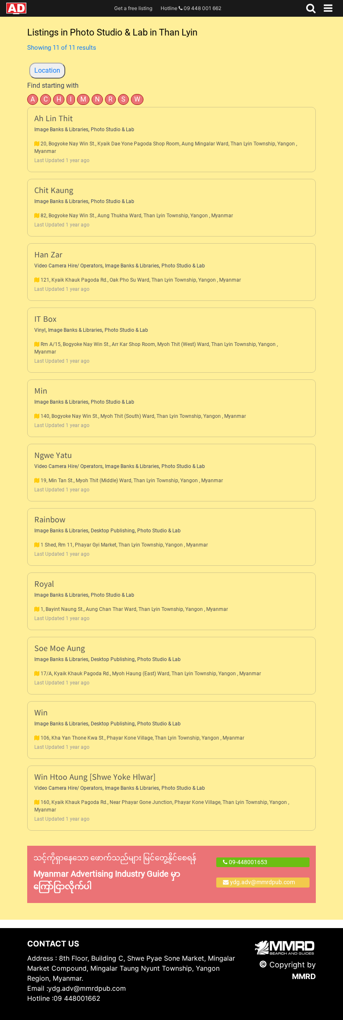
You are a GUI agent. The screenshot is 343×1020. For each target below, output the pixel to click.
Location (47, 70)
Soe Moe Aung (59, 649)
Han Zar (48, 255)
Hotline (191, 8)
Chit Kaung (53, 191)
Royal (44, 584)
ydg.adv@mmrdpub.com (262, 882)
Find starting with (53, 85)
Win (41, 713)
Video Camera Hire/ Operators (68, 266)
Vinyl (40, 330)
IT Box (45, 320)
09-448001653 (247, 862)
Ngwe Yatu (53, 456)
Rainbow (49, 520)
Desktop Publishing (113, 531)
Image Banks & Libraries (61, 129)
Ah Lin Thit (53, 119)
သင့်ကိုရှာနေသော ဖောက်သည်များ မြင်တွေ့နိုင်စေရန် (114, 872)
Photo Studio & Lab (112, 129)
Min (40, 391)
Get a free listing (133, 8)
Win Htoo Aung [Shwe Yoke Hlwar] (95, 778)
